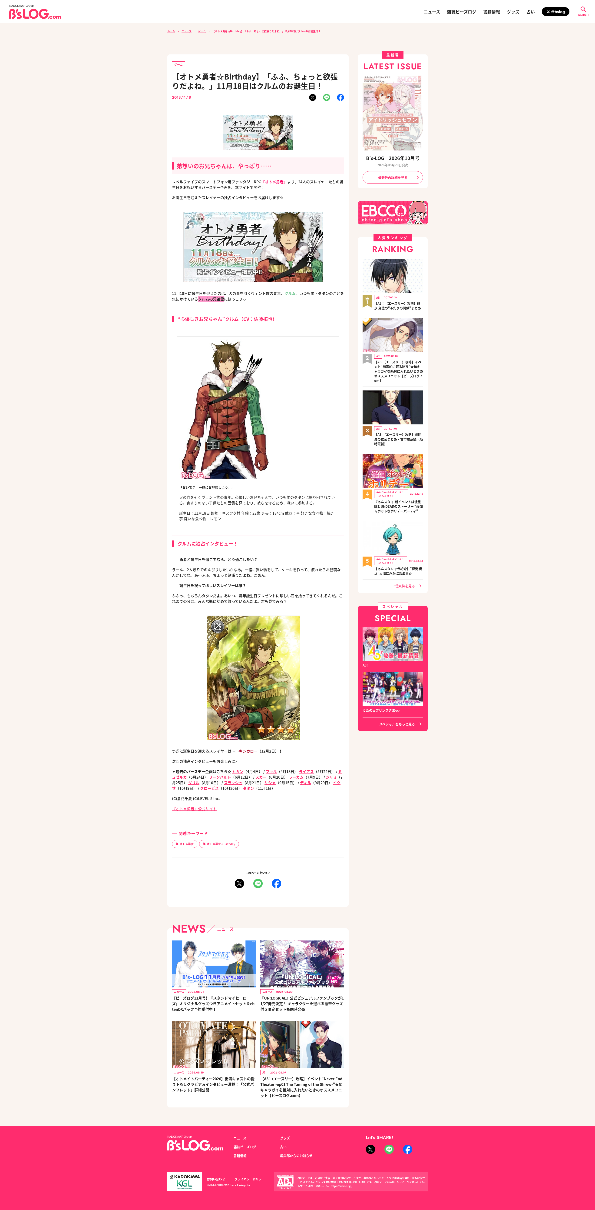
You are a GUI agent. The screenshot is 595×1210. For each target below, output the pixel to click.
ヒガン (237, 771)
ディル (305, 782)
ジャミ (331, 777)
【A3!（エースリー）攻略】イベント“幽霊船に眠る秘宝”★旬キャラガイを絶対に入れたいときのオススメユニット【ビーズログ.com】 (398, 371)
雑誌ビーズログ (461, 12)
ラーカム (296, 777)
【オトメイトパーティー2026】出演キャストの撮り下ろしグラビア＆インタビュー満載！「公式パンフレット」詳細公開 (213, 1084)
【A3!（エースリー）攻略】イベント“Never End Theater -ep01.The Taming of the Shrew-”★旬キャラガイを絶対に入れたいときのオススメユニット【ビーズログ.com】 (301, 1087)
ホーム (171, 31)
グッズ (513, 12)
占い (530, 12)
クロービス (209, 788)
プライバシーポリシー (250, 1179)
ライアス (306, 771)
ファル (271, 771)
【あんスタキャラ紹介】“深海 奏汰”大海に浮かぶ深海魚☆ (398, 571)
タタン (248, 788)
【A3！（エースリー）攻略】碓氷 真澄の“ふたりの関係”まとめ (397, 305)
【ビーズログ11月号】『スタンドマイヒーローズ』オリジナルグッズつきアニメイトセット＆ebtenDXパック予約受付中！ (213, 1003)
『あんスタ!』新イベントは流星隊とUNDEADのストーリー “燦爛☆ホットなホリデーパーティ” (398, 506)
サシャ (270, 782)
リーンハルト (220, 777)
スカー (261, 777)
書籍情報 (491, 12)
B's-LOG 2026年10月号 (393, 158)
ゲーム (202, 31)
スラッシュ (233, 782)
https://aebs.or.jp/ (341, 1186)
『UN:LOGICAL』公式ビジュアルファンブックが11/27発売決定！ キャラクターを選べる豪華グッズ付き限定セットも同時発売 (302, 1003)
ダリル (193, 782)
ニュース (432, 12)
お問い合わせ (216, 1179)
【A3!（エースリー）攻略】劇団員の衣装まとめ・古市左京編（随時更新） (398, 439)
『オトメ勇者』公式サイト (194, 808)
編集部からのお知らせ (296, 1155)
